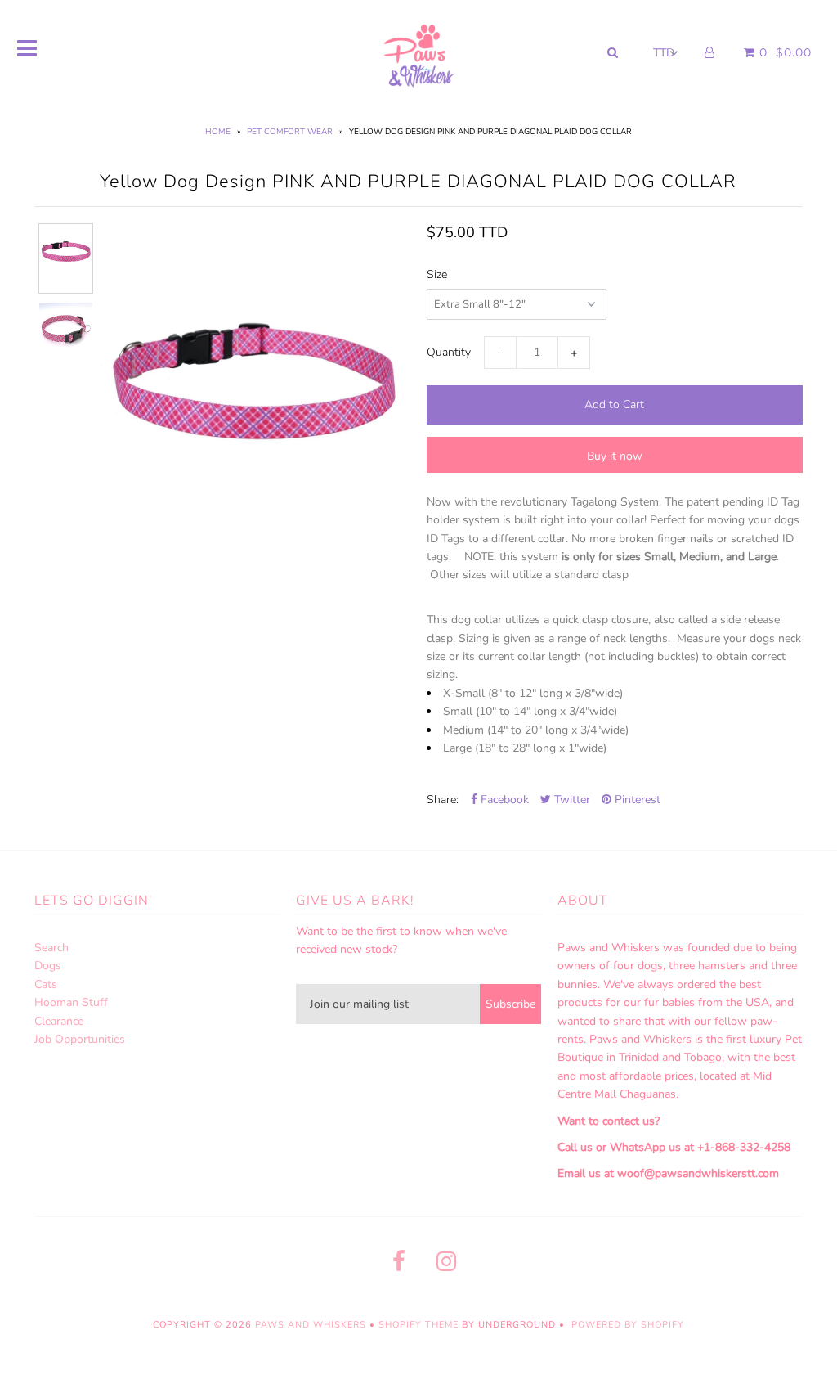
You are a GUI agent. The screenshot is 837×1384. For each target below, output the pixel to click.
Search (51, 947)
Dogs (47, 965)
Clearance (58, 1021)
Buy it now (614, 456)
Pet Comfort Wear (290, 131)
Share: (443, 799)
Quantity (449, 352)
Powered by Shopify (627, 1325)
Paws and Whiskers (310, 1325)
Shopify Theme (418, 1325)
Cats (45, 984)
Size (437, 274)
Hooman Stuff (71, 1002)
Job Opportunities (79, 1039)
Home (218, 131)
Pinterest (635, 799)
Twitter (570, 799)
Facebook (503, 799)
